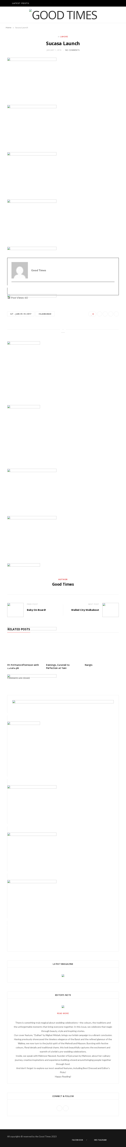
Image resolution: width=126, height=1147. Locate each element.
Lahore (64, 36)
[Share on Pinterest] (14, 97)
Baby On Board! (36, 609)
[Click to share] (8, 92)
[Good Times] (63, 15)
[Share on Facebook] (11, 97)
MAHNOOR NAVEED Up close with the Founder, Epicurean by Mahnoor (60, 3)
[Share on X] (8, 97)
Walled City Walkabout (85, 609)
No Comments (72, 50)
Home (8, 27)
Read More (63, 1013)
